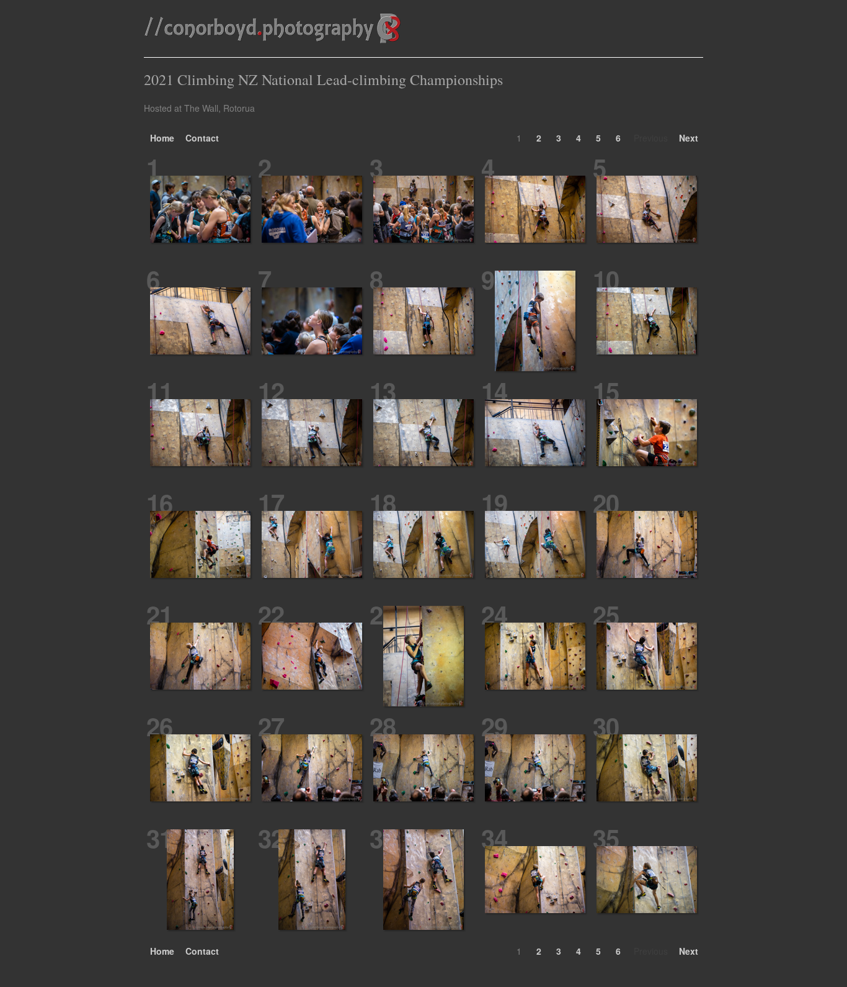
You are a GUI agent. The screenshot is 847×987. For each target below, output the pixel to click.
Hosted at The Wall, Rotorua (199, 108)
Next (688, 138)
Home (162, 138)
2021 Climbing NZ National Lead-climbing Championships (323, 80)
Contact (202, 138)
